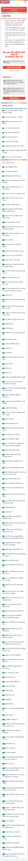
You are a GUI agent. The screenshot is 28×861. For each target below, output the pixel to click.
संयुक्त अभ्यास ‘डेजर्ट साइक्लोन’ (12, 655)
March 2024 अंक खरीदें (14, 67)
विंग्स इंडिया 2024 (9, 744)
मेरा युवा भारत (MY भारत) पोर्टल (12, 255)
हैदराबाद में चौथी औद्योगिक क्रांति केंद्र (13, 468)
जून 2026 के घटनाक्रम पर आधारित (13, 117)
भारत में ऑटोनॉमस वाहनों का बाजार (13, 483)
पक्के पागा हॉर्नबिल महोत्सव (11, 344)
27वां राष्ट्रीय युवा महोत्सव (10, 171)
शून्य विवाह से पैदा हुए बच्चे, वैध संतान (13, 319)
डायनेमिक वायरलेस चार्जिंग (11, 843)
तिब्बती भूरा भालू (8, 695)
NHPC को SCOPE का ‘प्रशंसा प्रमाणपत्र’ (14, 193)
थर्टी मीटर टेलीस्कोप (9, 752)
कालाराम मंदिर (8, 364)
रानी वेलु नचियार (8, 328)
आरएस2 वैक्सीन (8, 821)
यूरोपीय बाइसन (8, 715)
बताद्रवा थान (7, 373)
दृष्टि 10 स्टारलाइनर (9, 748)
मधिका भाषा (7, 368)
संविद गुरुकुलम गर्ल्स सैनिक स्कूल (12, 176)
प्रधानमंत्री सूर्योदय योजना (10, 167)
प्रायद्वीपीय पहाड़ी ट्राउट (10, 719)
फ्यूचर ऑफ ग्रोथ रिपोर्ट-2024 (11, 479)
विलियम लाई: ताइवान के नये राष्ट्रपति (13, 611)
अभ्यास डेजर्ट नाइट (9, 677)
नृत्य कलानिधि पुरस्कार (10, 339)
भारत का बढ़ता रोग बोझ (10, 137)
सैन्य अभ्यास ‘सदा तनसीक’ (11, 673)
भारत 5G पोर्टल (8, 240)
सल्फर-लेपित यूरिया (9, 686)
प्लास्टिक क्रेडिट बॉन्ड (9, 507)
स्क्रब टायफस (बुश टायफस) (11, 832)
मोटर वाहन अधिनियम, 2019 (11, 277)
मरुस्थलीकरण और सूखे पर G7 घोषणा (13, 146)
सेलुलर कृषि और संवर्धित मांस (11, 132)
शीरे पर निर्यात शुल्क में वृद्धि (11, 450)
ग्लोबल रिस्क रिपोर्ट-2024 (10, 423)
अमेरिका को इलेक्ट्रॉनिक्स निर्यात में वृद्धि (14, 377)
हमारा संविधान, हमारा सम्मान (11, 260)
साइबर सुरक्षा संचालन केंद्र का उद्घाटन (13, 251)
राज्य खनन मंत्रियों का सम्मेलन (11, 222)
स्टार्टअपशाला (7, 512)
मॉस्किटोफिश (7, 699)
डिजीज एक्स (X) (8, 763)
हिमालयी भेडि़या (8, 704)
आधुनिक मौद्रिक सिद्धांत (10, 408)
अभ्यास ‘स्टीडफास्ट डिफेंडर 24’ (11, 681)
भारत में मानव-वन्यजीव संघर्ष (11, 128)
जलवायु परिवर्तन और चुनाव (11, 141)
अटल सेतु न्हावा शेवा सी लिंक (11, 434)
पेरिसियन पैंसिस (8, 690)
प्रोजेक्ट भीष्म (7, 295)
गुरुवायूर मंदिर (7, 353)
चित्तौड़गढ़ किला (8, 324)
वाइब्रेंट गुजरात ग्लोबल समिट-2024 (13, 549)
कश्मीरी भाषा (7, 348)
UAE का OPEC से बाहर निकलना (12, 157)
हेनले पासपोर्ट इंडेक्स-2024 (11, 560)
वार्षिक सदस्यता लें (14, 98)
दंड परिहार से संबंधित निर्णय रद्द (11, 204)
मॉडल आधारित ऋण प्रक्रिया (11, 439)
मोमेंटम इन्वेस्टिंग (8, 419)
